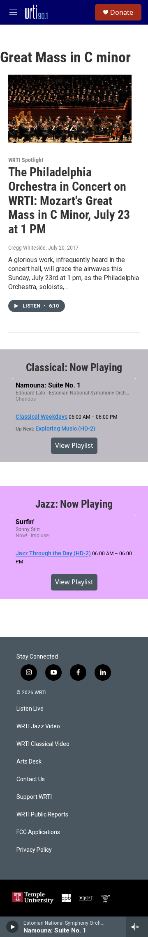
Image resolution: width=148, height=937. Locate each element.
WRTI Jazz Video (38, 726)
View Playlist (74, 445)
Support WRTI (34, 797)
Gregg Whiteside (27, 247)
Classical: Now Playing (74, 367)
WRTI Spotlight (25, 160)
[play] (12, 927)
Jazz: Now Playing (74, 504)
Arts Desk (29, 762)
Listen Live (30, 709)
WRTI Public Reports (42, 815)
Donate (121, 12)
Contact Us (30, 779)
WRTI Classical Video (42, 744)
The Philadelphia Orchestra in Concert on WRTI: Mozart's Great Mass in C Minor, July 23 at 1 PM (69, 200)
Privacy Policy (34, 850)
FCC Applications (38, 832)
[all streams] (137, 926)
